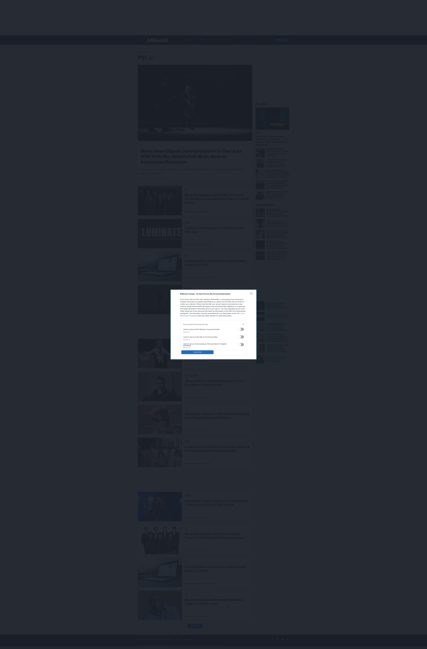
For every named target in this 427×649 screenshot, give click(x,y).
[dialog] (213, 324)
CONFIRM (197, 352)
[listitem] (213, 324)
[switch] (241, 329)
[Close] (252, 294)
